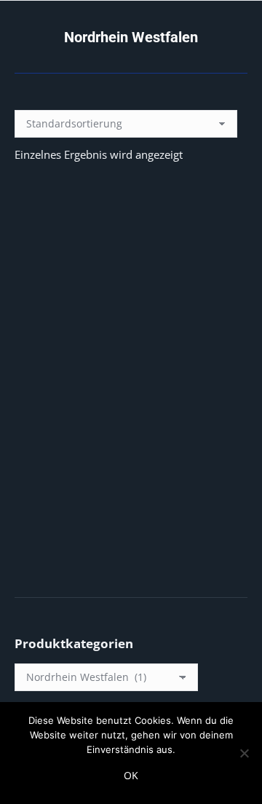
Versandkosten (144, 544)
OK (131, 775)
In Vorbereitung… (131, 434)
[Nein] (244, 753)
